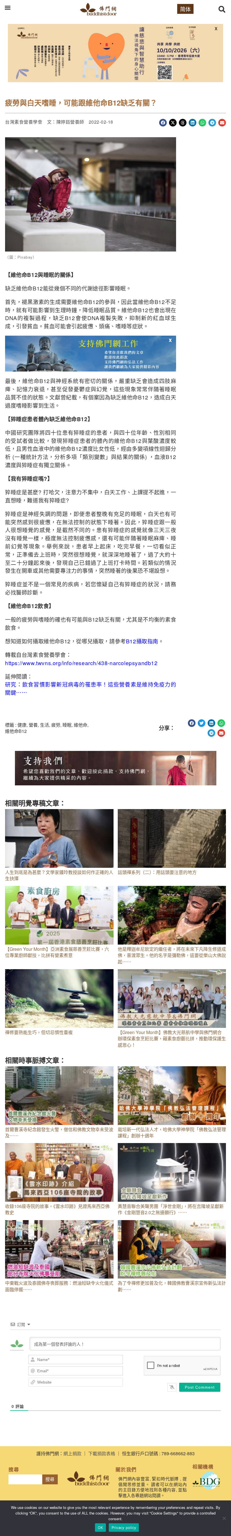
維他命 (80, 725)
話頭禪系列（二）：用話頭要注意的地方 (157, 872)
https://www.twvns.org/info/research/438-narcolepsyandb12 (81, 663)
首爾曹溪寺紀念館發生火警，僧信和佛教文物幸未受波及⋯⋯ (59, 1132)
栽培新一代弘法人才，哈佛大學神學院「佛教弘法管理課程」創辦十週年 (172, 1132)
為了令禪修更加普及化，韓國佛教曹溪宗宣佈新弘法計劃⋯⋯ (172, 1286)
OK (100, 1527)
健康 (21, 725)
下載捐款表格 (101, 1453)
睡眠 (67, 725)
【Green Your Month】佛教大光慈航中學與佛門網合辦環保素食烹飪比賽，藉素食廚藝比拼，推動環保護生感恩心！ (172, 1038)
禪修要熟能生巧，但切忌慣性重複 (39, 1032)
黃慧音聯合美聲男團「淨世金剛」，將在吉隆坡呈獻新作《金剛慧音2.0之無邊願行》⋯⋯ (171, 1209)
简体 (185, 9)
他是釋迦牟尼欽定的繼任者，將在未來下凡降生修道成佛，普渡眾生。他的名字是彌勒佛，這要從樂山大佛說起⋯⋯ (172, 955)
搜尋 (49, 1479)
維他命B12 (16, 731)
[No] (224, 1518)
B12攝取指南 (142, 641)
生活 (44, 725)
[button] (7, 7)
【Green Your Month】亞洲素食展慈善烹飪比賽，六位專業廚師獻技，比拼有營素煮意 (57, 952)
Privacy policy (124, 1527)
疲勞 (55, 725)
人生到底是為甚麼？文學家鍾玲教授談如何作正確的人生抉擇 (59, 875)
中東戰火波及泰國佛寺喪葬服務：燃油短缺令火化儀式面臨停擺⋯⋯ (59, 1286)
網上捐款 (72, 1453)
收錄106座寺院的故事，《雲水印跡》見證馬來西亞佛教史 (57, 1209)
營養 (33, 725)
